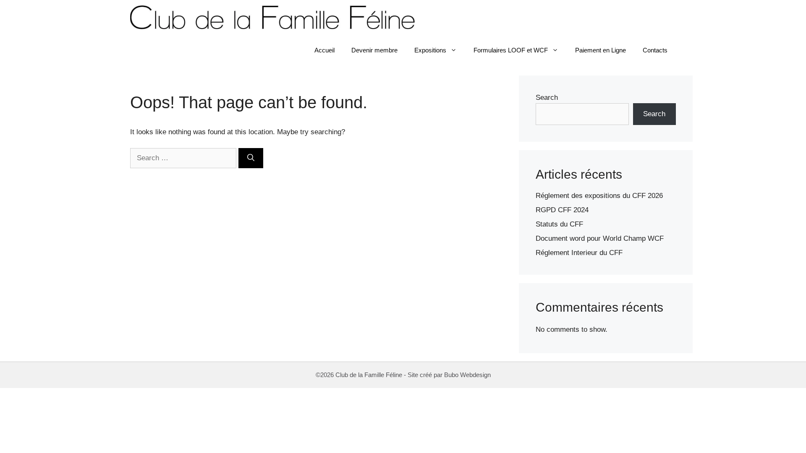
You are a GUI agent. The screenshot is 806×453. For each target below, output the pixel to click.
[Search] (250, 158)
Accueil (324, 50)
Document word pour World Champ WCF (600, 238)
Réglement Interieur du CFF (579, 253)
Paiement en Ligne (600, 50)
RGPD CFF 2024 (562, 210)
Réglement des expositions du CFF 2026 (599, 196)
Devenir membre (374, 50)
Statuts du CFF (559, 224)
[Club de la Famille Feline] (276, 17)
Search (547, 98)
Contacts (655, 50)
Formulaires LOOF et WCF (511, 50)
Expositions (430, 50)
